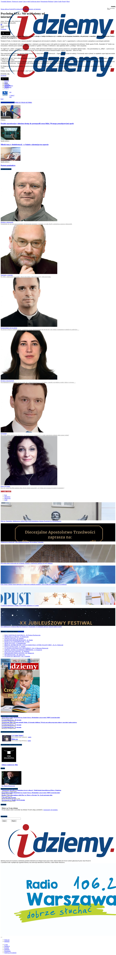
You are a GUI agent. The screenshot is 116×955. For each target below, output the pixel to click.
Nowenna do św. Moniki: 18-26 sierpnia (13, 800)
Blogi (68, 1)
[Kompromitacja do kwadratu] (29, 326)
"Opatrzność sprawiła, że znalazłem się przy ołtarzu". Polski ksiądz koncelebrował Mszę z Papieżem (31, 790)
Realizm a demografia (7, 222)
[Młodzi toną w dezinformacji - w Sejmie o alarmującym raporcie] (58, 133)
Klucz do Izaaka (5, 486)
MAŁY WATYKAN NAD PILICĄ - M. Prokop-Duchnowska (22, 635)
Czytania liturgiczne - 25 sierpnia (11, 727)
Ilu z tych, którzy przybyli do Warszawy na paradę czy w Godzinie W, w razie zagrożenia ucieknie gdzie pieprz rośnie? (35, 435)
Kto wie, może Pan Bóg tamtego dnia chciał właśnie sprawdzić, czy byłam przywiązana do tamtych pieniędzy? (32, 488)
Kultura (6, 89)
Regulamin (7, 951)
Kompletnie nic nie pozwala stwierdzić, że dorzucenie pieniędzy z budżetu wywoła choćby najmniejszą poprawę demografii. (36, 224)
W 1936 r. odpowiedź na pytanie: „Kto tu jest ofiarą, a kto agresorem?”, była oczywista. (26, 277)
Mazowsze (7, 498)
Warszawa (7, 496)
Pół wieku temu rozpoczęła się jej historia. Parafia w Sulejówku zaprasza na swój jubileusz (27, 563)
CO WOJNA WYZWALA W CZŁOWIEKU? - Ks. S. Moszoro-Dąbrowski (26, 648)
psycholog (7, 85)
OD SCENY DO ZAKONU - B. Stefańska (16, 651)
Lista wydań (26, 1)
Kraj (5, 495)
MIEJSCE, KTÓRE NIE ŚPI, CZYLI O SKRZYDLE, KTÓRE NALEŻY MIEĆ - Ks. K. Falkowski (33, 645)
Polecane (7, 940)
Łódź (5, 500)
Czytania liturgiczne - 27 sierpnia (11, 725)
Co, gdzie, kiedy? (6, 491)
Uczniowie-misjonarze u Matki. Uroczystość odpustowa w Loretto (20, 605)
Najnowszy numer (17, 1)
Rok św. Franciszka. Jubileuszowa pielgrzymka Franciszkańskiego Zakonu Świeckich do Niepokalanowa (31, 521)
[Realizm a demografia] (29, 220)
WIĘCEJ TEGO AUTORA (23, 102)
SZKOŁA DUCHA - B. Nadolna (14, 638)
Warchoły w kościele (7, 275)
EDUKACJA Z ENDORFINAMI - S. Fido (16, 641)
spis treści (21, 631)
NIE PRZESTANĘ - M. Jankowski (14, 654)
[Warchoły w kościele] (29, 273)
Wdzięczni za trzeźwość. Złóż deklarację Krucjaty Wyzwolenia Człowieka (22, 542)
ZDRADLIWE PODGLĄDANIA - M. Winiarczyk (19, 653)
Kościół (6, 81)
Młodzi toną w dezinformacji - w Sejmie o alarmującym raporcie (24, 144)
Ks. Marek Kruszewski (8, 786)
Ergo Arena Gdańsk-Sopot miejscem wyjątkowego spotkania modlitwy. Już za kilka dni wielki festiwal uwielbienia (34, 584)
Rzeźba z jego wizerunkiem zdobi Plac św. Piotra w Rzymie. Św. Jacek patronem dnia (27, 795)
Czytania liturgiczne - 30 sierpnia (11, 720)
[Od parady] (29, 432)
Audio (60, 1)
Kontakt (6, 948)
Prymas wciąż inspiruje (7, 380)
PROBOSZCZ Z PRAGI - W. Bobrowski (16, 637)
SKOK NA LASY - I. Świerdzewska (15, 643)
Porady (64, 1)
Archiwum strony (35, 1)
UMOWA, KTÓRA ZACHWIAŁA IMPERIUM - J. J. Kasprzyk (23, 650)
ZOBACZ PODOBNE (8, 102)
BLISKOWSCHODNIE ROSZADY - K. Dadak (18, 640)
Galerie (56, 1)
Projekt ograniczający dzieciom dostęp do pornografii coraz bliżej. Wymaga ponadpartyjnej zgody (37, 123)
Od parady (4, 433)
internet (6, 87)
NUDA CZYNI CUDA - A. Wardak (14, 646)
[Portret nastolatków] (58, 154)
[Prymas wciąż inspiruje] (29, 379)
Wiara (6, 82)
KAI (2, 99)
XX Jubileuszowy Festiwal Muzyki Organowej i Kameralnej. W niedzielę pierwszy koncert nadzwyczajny (31, 626)
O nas (6, 944)
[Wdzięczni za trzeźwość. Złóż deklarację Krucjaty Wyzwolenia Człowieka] (58, 532)
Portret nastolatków (8, 165)
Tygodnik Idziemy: (6, 1)
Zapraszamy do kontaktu (50, 810)
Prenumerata (44, 1)
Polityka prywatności (10, 952)
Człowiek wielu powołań (9, 797)
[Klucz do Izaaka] (29, 484)
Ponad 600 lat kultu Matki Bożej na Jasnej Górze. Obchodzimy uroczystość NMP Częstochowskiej (31, 717)
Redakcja (7, 946)
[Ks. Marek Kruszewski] (11, 784)
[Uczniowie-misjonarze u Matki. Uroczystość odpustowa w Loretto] (58, 596)
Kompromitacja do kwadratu (9, 328)
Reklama (50, 1)
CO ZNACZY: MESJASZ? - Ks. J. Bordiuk (17, 656)
